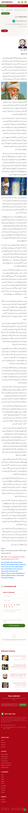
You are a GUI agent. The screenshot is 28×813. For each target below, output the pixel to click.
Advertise (3, 801)
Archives (3, 747)
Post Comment (15, 625)
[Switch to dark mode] (22, 2)
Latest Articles (4, 754)
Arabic (2, 779)
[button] (11, 605)
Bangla (2, 781)
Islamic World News (6, 763)
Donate (3, 799)
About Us (3, 742)
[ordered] (5, 606)
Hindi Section (4, 761)
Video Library (4, 756)
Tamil (2, 783)
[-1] (17, 605)
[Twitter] (5, 732)
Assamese (3, 785)
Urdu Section (9, 10)
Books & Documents (6, 765)
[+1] (19, 605)
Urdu (2, 774)
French (3, 792)
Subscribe (22, 704)
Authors (3, 744)
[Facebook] (2, 732)
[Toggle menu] (25, 2)
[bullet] (6, 606)
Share (5, 30)
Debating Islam (5, 767)
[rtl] (14, 605)
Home (2, 10)
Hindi (2, 777)
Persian (3, 790)
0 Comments (24, 26)
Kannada (3, 788)
